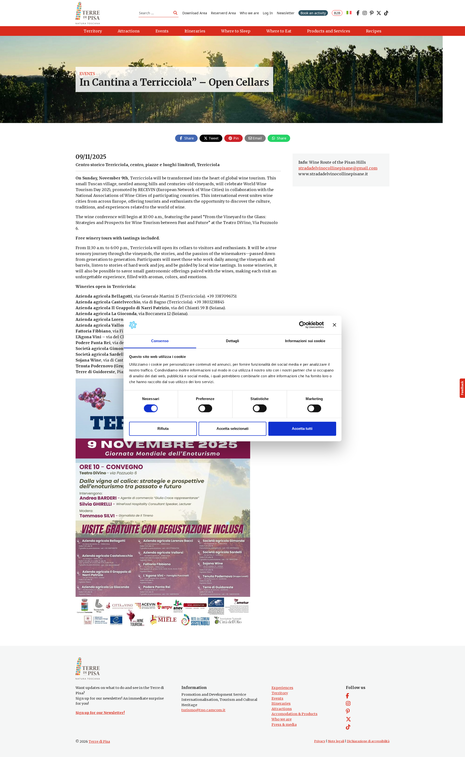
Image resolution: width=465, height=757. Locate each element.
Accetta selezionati (232, 428)
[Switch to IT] (349, 12)
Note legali (336, 741)
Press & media (284, 724)
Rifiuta (163, 428)
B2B (337, 13)
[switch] (205, 408)
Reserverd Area (223, 13)
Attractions (281, 709)
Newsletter (285, 13)
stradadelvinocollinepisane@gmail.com (337, 168)
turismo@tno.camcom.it (203, 710)
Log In (268, 13)
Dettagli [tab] (232, 341)
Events (87, 73)
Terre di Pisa (99, 741)
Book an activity (313, 13)
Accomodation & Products (294, 714)
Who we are (249, 13)
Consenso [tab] (160, 341)
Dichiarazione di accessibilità (368, 741)
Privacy (319, 741)
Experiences (282, 688)
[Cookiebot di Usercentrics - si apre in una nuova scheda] (302, 325)
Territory (279, 693)
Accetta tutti (302, 428)
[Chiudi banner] (334, 325)
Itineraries (281, 703)
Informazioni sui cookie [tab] (305, 341)
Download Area (194, 13)
